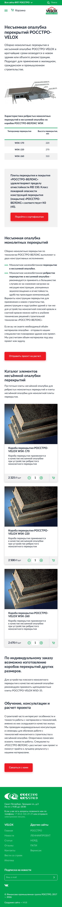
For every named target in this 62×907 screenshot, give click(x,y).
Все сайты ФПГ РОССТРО (17, 3)
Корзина (20, 10)
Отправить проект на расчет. (25, 356)
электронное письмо (15, 817)
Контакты (10, 850)
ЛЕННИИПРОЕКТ (40, 835)
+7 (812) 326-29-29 (23, 814)
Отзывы (9, 845)
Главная (9, 830)
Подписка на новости (18, 870)
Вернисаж (36, 850)
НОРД (33, 840)
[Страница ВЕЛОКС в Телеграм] (13, 885)
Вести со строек (13, 855)
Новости (9, 835)
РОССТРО (36, 830)
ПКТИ (33, 845)
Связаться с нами (18, 767)
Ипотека (9, 860)
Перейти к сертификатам (29, 217)
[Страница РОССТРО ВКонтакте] (6, 885)
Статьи (8, 840)
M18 (25, 903)
